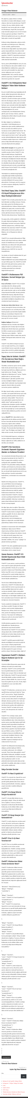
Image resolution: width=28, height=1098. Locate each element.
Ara (3, 1073)
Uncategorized (6, 1057)
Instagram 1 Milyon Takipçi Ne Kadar (13, 1083)
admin (13, 14)
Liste (4, 1085)
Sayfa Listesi (6, 1087)
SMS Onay (5, 1089)
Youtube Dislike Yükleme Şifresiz (12, 1094)
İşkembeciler (7, 3)
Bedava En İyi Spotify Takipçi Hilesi (12, 1081)
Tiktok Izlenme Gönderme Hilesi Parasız (14, 1092)
